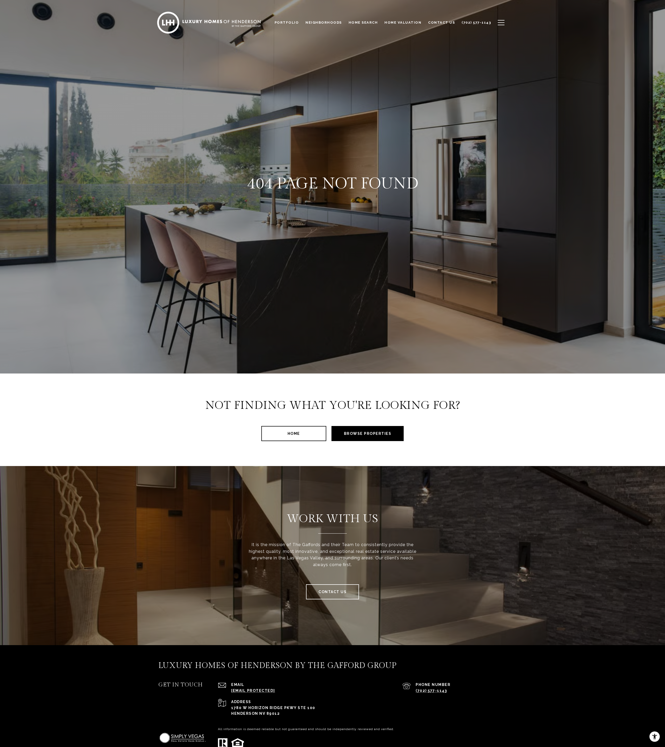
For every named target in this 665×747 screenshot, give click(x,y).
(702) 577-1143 (431, 691)
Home (294, 433)
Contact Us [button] (332, 592)
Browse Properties (367, 433)
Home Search (363, 22)
